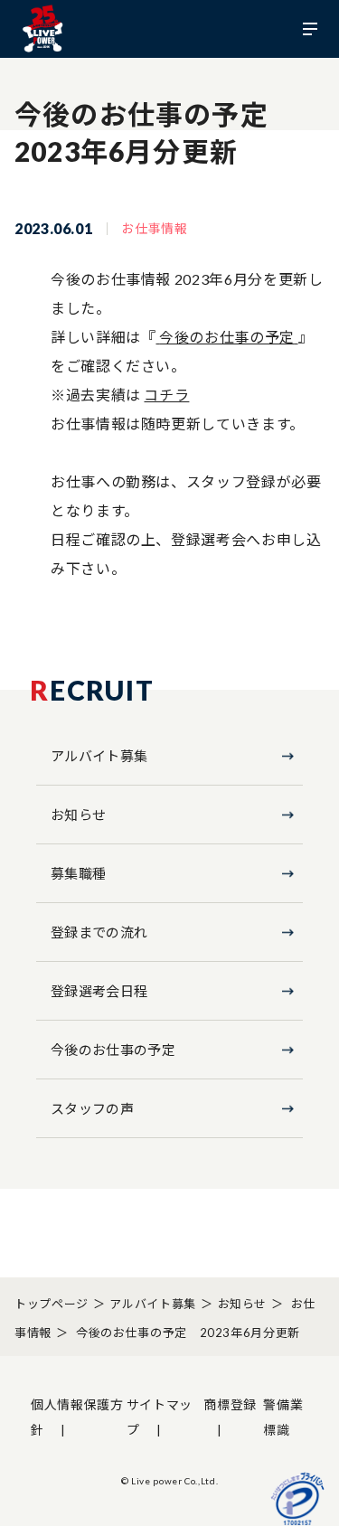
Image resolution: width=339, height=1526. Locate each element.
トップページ (51, 1303)
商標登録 (230, 1404)
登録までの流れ (99, 932)
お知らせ (78, 814)
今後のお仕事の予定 (227, 336)
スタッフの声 (92, 1108)
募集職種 (78, 873)
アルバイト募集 (99, 756)
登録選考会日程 (99, 991)
